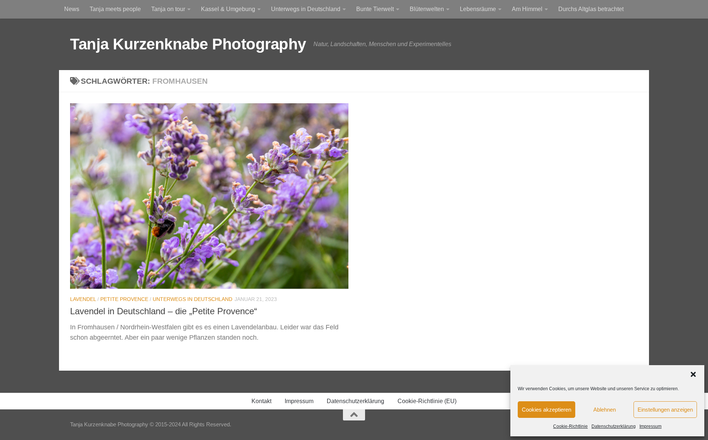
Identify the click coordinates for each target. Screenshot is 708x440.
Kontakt (261, 401)
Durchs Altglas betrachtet (591, 9)
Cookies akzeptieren (546, 409)
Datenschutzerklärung (613, 426)
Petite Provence (124, 299)
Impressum (650, 426)
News (71, 9)
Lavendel (83, 299)
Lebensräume (478, 9)
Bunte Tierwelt (375, 9)
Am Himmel (527, 9)
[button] (693, 374)
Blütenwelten (427, 9)
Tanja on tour (168, 9)
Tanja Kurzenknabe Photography (188, 44)
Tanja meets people (115, 9)
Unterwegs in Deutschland (305, 9)
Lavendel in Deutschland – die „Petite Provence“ (163, 311)
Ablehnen (604, 409)
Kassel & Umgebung (228, 9)
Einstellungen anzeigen (665, 409)
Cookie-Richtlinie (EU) (427, 401)
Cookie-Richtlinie (570, 426)
